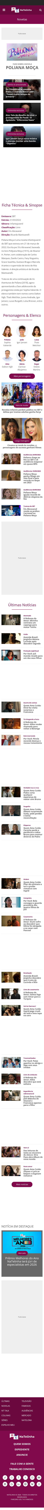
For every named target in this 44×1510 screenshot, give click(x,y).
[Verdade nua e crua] (11, 792)
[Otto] (7, 355)
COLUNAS (5, 1415)
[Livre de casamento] (11, 993)
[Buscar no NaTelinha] (40, 10)
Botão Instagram (32, 1479)
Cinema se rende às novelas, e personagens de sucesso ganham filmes (22, 446)
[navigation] (4, 9)
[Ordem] (11, 883)
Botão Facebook (18, 1479)
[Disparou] (11, 829)
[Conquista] (11, 902)
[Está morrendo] (11, 740)
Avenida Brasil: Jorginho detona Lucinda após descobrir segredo (32, 640)
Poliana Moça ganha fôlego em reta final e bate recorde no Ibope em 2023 (31, 478)
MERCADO (26, 1415)
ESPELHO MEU (8, 1425)
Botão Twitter (25, 1479)
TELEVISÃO (26, 1401)
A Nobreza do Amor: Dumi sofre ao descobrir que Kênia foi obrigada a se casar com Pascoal (32, 925)
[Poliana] (7, 331)
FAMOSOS (26, 1406)
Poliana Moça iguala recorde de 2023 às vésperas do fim (33, 495)
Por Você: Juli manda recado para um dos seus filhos (33, 655)
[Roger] (37, 355)
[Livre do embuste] (11, 1079)
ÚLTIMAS (5, 1401)
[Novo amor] (11, 1170)
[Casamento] (11, 921)
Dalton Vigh (7, 366)
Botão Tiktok (5, 1479)
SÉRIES (4, 1420)
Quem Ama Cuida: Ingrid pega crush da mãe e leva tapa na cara (32, 1012)
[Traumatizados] (11, 1062)
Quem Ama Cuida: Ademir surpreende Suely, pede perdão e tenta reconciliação (32, 813)
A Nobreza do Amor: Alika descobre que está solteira (32, 1080)
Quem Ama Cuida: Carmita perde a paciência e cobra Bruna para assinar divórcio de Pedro (32, 832)
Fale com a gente (22, 1463)
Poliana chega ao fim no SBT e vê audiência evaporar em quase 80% (32, 460)
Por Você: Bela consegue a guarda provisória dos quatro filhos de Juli (32, 905)
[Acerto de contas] (11, 707)
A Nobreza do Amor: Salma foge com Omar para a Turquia (32, 995)
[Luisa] (37, 331)
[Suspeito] (11, 810)
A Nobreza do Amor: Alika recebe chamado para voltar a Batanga (32, 725)
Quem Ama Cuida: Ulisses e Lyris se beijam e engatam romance (32, 1172)
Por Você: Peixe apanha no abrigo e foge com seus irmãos (32, 1064)
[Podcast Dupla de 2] (25, 1484)
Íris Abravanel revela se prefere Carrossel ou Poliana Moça (31, 512)
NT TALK (5, 1410)
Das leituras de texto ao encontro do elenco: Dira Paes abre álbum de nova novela (33, 1154)
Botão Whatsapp (11, 1479)
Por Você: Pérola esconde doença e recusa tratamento (32, 740)
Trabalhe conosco (22, 1469)
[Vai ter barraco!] (11, 1010)
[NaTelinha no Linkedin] (18, 1484)
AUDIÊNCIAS (27, 1410)
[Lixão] (11, 638)
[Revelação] (11, 977)
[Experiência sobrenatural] (11, 1095)
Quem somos (22, 1444)
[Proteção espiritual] (11, 655)
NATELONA (27, 1420)
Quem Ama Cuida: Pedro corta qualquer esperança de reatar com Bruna (32, 794)
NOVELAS (5, 1406)
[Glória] (22, 355)
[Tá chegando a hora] (11, 723)
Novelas (22, 19)
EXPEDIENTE (22, 1449)
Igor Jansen (22, 342)
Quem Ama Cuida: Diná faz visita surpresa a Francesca (32, 708)
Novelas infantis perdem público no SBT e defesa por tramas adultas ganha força (22, 410)
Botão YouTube (39, 1479)
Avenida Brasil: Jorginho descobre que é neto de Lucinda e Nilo (32, 979)
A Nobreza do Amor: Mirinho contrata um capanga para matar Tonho (30, 622)
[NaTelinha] (21, 10)
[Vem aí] (11, 1152)
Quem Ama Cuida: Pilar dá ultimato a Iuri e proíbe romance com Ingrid (32, 886)
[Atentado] (11, 619)
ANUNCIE (22, 1454)
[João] (22, 331)
